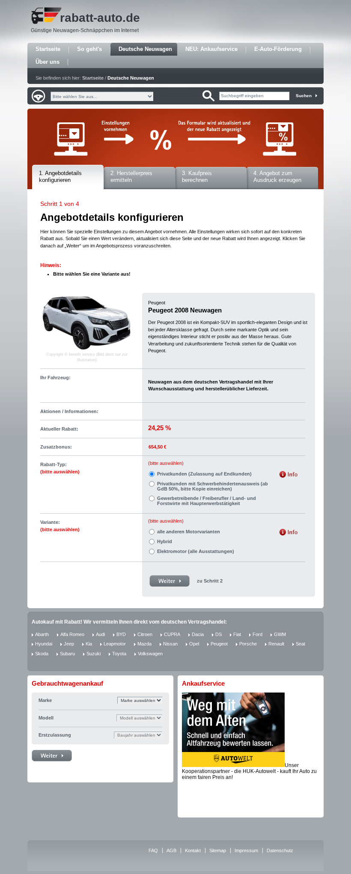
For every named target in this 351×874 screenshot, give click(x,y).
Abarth (42, 634)
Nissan (170, 643)
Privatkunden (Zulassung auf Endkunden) (204, 473)
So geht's (89, 49)
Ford (257, 634)
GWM (280, 634)
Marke (45, 700)
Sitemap (217, 850)
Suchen (304, 95)
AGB (171, 850)
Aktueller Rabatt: (59, 428)
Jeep (69, 643)
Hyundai (43, 643)
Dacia (198, 634)
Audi (100, 634)
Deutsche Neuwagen (145, 49)
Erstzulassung (55, 734)
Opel (194, 643)
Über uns (47, 62)
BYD (121, 634)
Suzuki (93, 653)
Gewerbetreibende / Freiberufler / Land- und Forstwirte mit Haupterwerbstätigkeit (206, 501)
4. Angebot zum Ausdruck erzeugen (277, 177)
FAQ (153, 850)
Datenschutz (280, 850)
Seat (300, 643)
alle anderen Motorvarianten (188, 531)
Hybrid (164, 541)
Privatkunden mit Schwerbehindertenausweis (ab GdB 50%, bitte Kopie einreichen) (212, 486)
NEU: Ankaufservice (211, 49)
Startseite (48, 49)
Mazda (144, 643)
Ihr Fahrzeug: (55, 377)
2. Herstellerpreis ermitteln (131, 177)
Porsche (248, 643)
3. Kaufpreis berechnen (197, 177)
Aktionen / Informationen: (69, 411)
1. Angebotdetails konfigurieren (60, 177)
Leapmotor (115, 643)
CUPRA (172, 634)
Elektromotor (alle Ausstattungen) (195, 551)
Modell (46, 717)
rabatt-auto (91, 17)
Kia (89, 643)
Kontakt (193, 850)
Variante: (60, 526)
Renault (276, 643)
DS (218, 634)
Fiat (237, 634)
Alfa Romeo (72, 634)
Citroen (144, 634)
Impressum (246, 850)
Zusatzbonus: (56, 446)
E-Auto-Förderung (278, 49)
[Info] (288, 475)
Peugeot (219, 643)
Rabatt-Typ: (60, 468)
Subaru (67, 653)
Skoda (41, 653)
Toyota (119, 653)
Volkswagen (150, 653)
